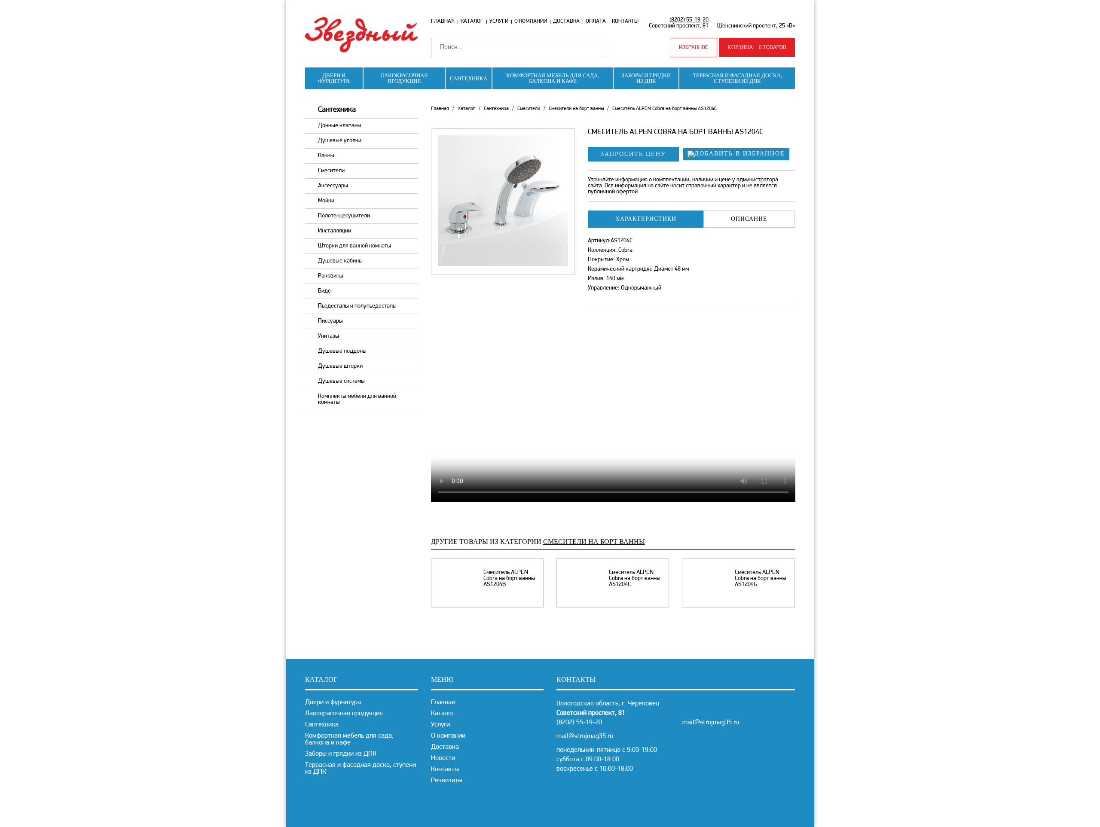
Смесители (331, 171)
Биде (324, 291)
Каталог (472, 21)
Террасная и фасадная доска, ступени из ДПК (737, 78)
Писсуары (330, 321)
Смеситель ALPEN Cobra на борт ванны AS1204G (760, 579)
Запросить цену (633, 154)
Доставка (566, 21)
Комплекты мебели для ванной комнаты (357, 399)
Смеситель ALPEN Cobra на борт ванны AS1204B (509, 579)
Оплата (596, 21)
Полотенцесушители (344, 216)
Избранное (693, 47)
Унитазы (328, 336)
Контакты (625, 21)
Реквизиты (446, 780)
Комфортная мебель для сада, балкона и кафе (552, 78)
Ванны (326, 156)
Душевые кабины (340, 261)
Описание (749, 219)
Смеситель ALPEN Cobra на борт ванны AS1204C (634, 579)
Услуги (498, 21)
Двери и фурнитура (334, 78)
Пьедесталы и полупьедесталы (357, 306)
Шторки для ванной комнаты (354, 246)
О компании (530, 21)
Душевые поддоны (342, 351)
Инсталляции (334, 231)
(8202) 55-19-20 (689, 20)
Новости (443, 758)
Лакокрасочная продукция (404, 78)
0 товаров (756, 47)
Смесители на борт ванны (576, 108)
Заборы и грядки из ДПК (646, 78)
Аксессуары (333, 186)
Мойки (326, 201)
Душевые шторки (340, 366)
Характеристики (645, 219)
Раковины (330, 276)
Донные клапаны (339, 125)
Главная (443, 21)
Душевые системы (341, 381)
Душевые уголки (339, 140)
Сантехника (468, 78)
